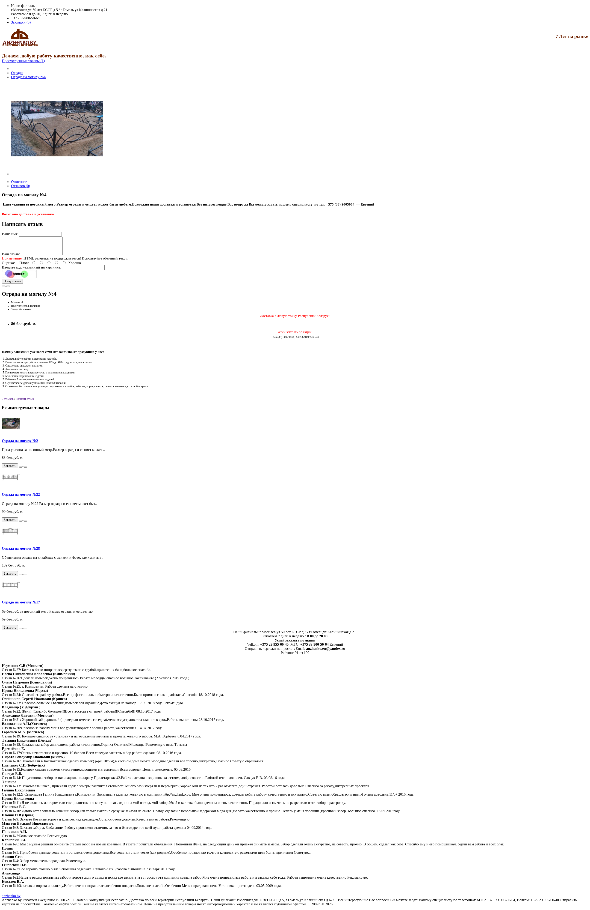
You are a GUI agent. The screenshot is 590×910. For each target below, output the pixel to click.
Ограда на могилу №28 (21, 548)
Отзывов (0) (20, 186)
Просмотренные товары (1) (23, 61)
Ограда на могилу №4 (28, 77)
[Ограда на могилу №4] (57, 174)
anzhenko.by (11, 896)
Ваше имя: (10, 234)
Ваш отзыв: (11, 254)
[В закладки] (4, 286)
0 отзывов (8, 398)
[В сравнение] (8, 286)
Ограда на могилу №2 (20, 441)
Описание (19, 182)
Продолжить (12, 281)
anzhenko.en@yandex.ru (325, 648)
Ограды (17, 73)
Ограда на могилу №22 (21, 494)
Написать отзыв (25, 398)
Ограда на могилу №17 (21, 602)
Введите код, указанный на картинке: (31, 267)
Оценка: (8, 263)
